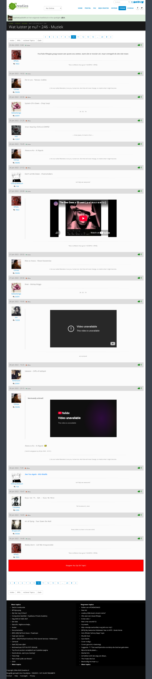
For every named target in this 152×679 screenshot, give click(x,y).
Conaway (16, 507)
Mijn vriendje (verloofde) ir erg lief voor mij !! (96, 627)
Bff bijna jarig (16, 610)
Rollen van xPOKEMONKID (90, 607)
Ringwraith (16, 531)
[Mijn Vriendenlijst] (142, 2)
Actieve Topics (29, 40)
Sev (16, 317)
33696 (17, 92)
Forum (122, 8)
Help (16, 676)
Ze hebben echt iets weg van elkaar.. (94, 656)
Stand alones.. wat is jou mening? (23, 653)
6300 (17, 510)
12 (83, 37)
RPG (18, 40)
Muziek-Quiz (85, 636)
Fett (16, 136)
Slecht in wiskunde (18, 607)
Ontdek (114, 8)
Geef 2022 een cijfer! (19, 644)
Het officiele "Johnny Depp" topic (92, 633)
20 (102, 37)
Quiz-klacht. (85, 639)
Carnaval (15, 642)
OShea (16, 89)
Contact (9, 676)
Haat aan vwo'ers (18, 636)
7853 (17, 64)
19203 (17, 320)
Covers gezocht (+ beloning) (91, 644)
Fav (94, 8)
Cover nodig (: (86, 642)
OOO (13, 662)
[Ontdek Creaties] (140, 2)
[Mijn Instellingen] (136, 2)
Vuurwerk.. (85, 625)
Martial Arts (85, 653)
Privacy (32, 676)
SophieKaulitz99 (19, 18)
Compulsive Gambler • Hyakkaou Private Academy (29, 616)
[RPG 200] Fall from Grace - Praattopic (25, 633)
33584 (17, 534)
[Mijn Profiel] (134, 2)
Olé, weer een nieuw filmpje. (91, 616)
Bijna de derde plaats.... (89, 650)
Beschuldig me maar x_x (89, 662)
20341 (17, 383)
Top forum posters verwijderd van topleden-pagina (30, 650)
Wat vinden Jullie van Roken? (22, 659)
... (97, 37)
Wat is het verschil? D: (89, 622)
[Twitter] (142, 8)
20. (64, 18)
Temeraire (16, 380)
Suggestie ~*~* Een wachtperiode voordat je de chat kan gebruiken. (105, 647)
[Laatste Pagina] (111, 37)
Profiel (88, 8)
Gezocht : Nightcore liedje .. (21, 625)
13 (88, 37)
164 (17, 186)
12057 (17, 139)
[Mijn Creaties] (138, 2)
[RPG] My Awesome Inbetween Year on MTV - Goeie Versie (101, 630)
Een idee (15, 622)
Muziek (24, 23)
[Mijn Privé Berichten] (132, 2)
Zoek (39, 40)
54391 (17, 116)
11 (78, 37)
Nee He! (84, 610)
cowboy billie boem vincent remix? (93, 613)
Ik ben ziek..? (85, 619)
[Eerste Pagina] (45, 37)
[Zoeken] (129, 2)
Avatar (14, 627)
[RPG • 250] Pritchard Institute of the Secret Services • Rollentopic (34, 639)
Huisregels (24, 676)
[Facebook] (137, 8)
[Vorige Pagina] (49, 37)
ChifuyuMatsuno (16, 183)
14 (93, 37)
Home (80, 8)
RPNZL (16, 61)
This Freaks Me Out (88, 659)
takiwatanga (16, 113)
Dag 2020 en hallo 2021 (20, 619)
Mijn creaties (103, 8)
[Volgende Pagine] (107, 37)
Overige (130, 8)
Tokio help (15, 656)
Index (12, 40)
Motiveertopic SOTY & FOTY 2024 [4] (24, 647)
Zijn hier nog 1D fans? (19, 613)
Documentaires (17, 630)
